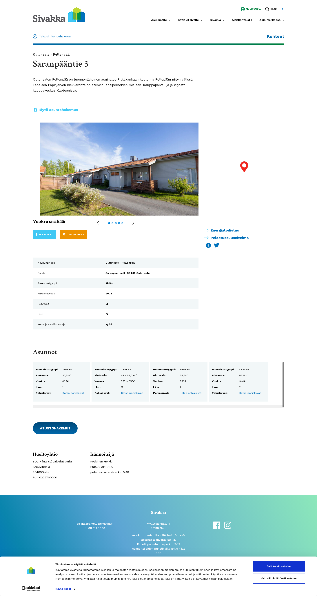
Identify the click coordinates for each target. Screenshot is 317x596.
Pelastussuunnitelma (230, 238)
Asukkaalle (159, 20)
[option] (123, 169)
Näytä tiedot (63, 588)
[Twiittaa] (216, 245)
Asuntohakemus (55, 428)
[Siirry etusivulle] (59, 14)
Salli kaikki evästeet (279, 566)
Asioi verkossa (269, 20)
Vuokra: (41, 381)
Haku (273, 9)
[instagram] (227, 525)
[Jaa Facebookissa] (209, 245)
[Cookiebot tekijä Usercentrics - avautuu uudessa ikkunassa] (31, 589)
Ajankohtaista (242, 20)
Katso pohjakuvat (73, 392)
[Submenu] (170, 20)
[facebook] (216, 525)
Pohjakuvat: (43, 392)
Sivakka (215, 20)
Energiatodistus (225, 230)
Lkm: (39, 387)
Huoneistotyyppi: (47, 369)
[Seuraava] (133, 223)
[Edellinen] (98, 223)
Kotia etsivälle (188, 20)
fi (283, 9)
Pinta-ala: (42, 375)
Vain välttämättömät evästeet (279, 578)
